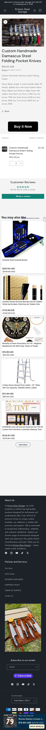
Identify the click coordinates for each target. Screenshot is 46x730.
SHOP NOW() (37, 726)
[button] (5, 10)
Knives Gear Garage (16, 505)
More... (24, 726)
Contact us (9, 596)
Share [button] (7, 111)
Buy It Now (23, 126)
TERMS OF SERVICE (13, 590)
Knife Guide (9, 574)
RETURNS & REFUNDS (14, 579)
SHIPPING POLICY (12, 585)
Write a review (23, 196)
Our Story (9, 568)
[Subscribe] (36, 667)
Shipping (4, 70)
